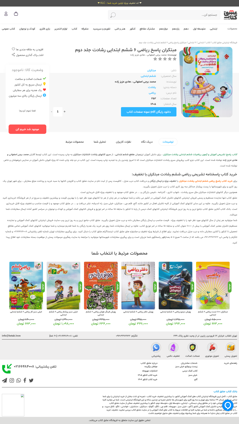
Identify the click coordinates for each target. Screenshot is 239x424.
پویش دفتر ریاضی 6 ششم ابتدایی (176, 311)
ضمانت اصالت (192, 356)
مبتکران (151, 71)
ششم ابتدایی (148, 76)
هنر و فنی (120, 29)
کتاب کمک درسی (189, 370)
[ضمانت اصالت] (192, 348)
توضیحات (168, 142)
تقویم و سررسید (101, 29)
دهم (186, 29)
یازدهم (175, 29)
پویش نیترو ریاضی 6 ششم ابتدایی (213, 311)
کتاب (74, 29)
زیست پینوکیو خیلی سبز (186, 366)
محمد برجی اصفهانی (156, 55)
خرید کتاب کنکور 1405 (147, 375)
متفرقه (85, 29)
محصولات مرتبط (75, 142)
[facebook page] (24, 381)
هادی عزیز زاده (137, 55)
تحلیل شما (100, 142)
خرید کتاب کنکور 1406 (147, 379)
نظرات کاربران (123, 142)
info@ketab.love (11, 336)
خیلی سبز (192, 375)
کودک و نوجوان (27, 29)
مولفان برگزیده (151, 366)
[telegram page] (4, 381)
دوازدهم (163, 29)
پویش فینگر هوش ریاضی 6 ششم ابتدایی (138, 313)
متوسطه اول (199, 29)
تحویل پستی (231, 356)
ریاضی (152, 93)
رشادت (152, 87)
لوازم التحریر (60, 29)
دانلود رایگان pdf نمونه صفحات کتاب (149, 112)
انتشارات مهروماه (149, 370)
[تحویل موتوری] (212, 348)
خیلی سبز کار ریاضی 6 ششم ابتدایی (63, 311)
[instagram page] (11, 381)
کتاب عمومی (8, 29)
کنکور (132, 29)
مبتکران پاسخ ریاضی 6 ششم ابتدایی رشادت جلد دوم (162, 42)
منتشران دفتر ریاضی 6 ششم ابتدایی (26, 311)
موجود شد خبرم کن (27, 129)
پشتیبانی (156, 356)
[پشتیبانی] (156, 348)
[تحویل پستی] (231, 348)
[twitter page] (30, 381)
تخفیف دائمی (173, 356)
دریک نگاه (147, 142)
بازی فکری (45, 29)
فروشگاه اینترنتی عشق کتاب (224, 42)
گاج (195, 379)
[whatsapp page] (18, 381)
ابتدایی (213, 29)
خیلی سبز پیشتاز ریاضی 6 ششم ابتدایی (100, 313)
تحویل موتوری (212, 356)
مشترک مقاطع (147, 29)
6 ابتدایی (192, 42)
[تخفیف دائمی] (173, 348)
